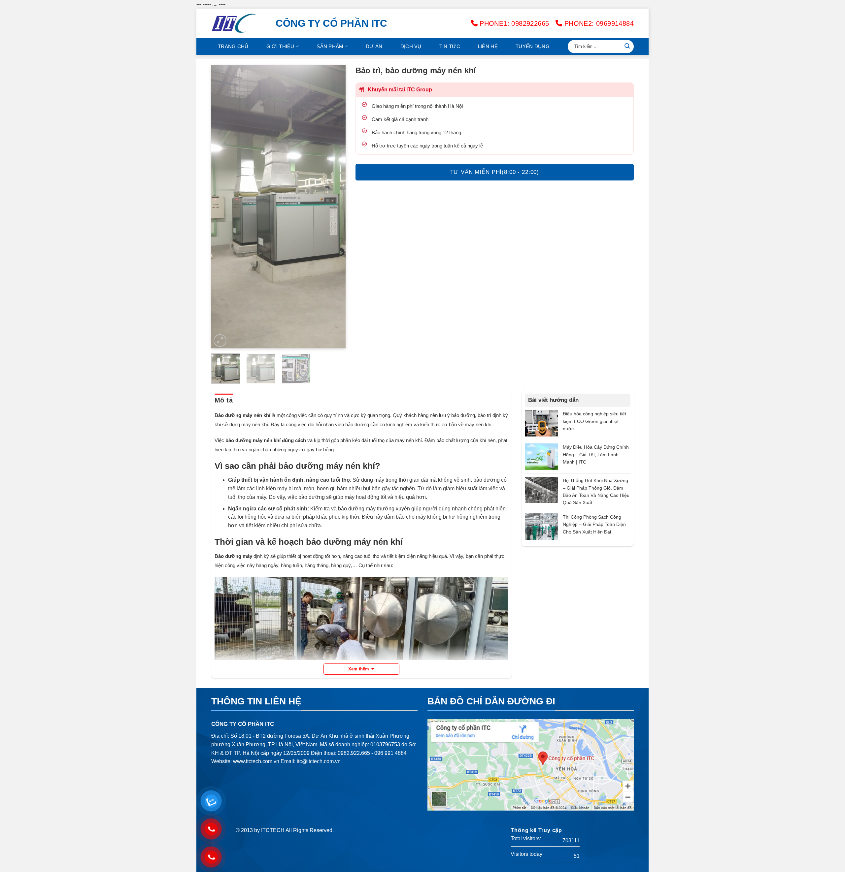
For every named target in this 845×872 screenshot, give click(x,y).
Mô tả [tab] (224, 400)
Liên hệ (488, 46)
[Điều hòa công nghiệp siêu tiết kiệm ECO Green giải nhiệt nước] (541, 423)
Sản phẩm (330, 46)
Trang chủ (233, 46)
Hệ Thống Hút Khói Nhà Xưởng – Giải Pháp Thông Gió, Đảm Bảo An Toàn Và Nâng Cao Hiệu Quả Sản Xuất (596, 491)
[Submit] (627, 46)
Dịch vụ (411, 46)
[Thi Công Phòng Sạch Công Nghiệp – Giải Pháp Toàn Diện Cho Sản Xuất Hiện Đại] (541, 526)
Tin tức (449, 46)
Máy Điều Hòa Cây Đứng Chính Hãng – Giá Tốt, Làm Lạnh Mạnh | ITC (596, 454)
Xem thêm (358, 668)
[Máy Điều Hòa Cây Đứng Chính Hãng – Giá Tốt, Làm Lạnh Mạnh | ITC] (541, 456)
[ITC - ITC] (238, 23)
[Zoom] (220, 340)
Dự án (374, 46)
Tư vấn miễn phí (494, 172)
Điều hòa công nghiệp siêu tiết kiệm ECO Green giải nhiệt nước (594, 421)
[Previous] (222, 206)
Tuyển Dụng (533, 46)
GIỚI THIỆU (280, 46)
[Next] (334, 206)
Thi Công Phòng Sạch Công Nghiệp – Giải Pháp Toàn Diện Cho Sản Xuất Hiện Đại (594, 524)
